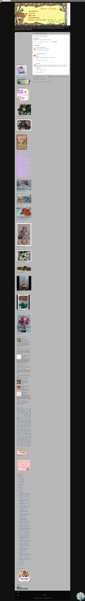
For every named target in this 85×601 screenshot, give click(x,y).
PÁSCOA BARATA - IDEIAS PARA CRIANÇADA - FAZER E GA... (25, 529)
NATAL (27, 430)
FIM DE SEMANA (21, 423)
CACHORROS (26, 414)
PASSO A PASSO (22, 433)
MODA (26, 429)
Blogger (49, 598)
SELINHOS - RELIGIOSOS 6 (24, 526)
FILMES (29, 422)
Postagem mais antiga (62, 76)
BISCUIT (29, 411)
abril (20, 490)
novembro (21, 479)
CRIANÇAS (21, 417)
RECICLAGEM (21, 439)
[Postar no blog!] (53, 41)
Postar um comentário (39, 72)
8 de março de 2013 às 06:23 (41, 50)
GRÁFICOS (27, 424)
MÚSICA (23, 430)
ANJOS (26, 408)
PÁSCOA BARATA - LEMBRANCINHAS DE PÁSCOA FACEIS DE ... (23, 519)
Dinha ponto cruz (39, 47)
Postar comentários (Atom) (42, 79)
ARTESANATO (21, 410)
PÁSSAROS (27, 432)
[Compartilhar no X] (54, 41)
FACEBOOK (19, 422)
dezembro (21, 478)
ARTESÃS (18, 411)
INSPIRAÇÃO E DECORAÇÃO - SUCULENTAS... (24, 504)
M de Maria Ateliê (39, 53)
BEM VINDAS (23, 411)
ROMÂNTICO (19, 440)
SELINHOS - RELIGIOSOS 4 (24, 544)
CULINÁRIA (21, 418)
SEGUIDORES (19, 441)
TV (17, 446)
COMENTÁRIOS (27, 415)
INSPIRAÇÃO (28, 425)
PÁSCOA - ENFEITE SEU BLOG (24, 505)
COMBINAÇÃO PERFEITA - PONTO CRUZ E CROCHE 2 (24, 494)
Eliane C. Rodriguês (42, 41)
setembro (21, 482)
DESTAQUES (19, 421)
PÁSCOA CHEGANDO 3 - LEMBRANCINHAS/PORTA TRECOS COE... (24, 549)
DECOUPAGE (27, 419)
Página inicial (51, 76)
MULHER (40, 43)
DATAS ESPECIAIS (27, 418)
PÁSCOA (18, 432)
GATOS (22, 424)
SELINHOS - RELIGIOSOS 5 (24, 542)
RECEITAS (29, 438)
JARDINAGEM (22, 426)
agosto (20, 484)
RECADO (25, 438)
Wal (37, 63)
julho (20, 485)
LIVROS (27, 427)
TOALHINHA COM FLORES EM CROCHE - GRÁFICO (24, 522)
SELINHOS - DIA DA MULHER (24, 532)
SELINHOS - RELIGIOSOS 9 (24, 495)
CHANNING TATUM (20, 415)
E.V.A (28, 421)
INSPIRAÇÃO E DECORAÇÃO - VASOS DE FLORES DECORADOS (24, 500)
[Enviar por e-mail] (52, 41)
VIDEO (20, 446)
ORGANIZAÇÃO (27, 431)
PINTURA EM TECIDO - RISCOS (23, 437)
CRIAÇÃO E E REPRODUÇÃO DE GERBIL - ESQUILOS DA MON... (24, 555)
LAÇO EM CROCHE (22, 516)
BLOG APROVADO (21, 412)
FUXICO (18, 424)
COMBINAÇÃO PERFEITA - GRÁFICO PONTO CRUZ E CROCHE (24, 538)
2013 (19, 476)
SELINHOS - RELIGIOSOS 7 (24, 525)
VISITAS (26, 446)
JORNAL (28, 426)
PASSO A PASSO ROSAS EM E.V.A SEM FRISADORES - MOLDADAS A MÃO (23, 376)
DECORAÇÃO (19, 419)
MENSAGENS (20, 429)
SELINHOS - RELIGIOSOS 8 (24, 523)
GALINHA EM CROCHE (21, 369)
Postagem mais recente (39, 76)
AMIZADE (19, 408)
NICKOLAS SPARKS (20, 431)
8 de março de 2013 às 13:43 (41, 60)
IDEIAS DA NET (20, 425)
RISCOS (28, 439)
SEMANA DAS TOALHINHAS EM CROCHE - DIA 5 (25, 560)
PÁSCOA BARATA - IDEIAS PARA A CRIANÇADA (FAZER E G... (25, 541)
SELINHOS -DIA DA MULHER (24, 530)
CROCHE (28, 417)
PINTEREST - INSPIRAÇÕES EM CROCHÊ (25, 393)
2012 (19, 565)
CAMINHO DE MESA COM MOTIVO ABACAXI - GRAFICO (25, 514)
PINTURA (27, 436)
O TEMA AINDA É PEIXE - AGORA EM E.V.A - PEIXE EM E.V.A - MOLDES (26, 357)
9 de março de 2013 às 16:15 (41, 69)
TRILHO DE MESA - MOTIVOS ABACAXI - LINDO (25, 387)
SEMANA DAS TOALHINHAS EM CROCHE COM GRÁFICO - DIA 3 (25, 381)
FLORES (27, 423)
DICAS (23, 421)
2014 (19, 475)
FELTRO (24, 422)
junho (20, 487)
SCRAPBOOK (27, 440)
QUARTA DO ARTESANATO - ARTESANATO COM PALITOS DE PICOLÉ (25, 340)
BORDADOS (19, 414)
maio (20, 488)
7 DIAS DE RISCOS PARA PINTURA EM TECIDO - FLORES (23, 508)
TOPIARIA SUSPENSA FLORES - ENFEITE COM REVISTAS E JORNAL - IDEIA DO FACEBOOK (23, 402)
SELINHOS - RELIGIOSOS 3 (24, 557)
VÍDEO (23, 446)
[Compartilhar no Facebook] (55, 41)
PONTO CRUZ (19, 438)
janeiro (20, 563)
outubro (20, 481)
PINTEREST (20, 436)
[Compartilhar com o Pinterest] (56, 41)
